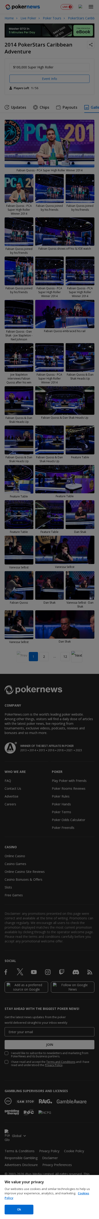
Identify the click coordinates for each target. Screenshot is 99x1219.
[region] (49, 1197)
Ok (19, 1209)
